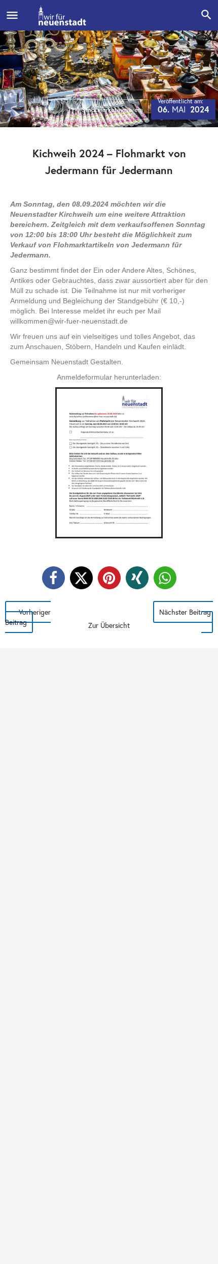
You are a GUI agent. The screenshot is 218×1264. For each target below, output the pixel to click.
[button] (53, 577)
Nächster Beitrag (185, 612)
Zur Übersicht (109, 625)
